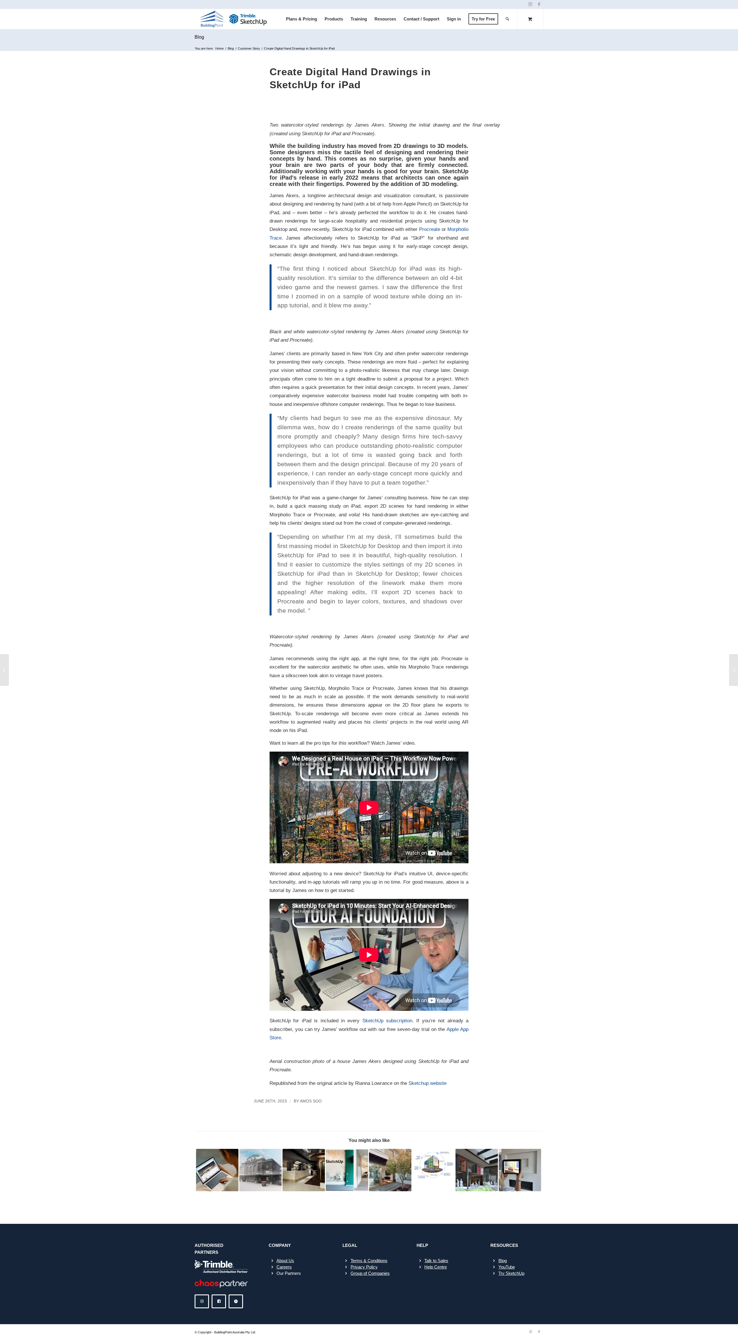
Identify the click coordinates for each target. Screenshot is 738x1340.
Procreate (429, 229)
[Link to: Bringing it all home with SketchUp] (520, 1170)
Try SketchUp (511, 1273)
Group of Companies (370, 1273)
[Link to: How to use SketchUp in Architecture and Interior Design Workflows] (260, 1170)
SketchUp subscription (387, 1020)
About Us (285, 1260)
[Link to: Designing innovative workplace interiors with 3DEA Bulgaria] (347, 1170)
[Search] (507, 19)
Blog (199, 37)
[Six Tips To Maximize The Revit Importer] (4, 670)
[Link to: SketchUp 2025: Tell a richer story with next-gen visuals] (476, 1170)
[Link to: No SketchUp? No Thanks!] (390, 1170)
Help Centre (435, 1266)
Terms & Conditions (369, 1260)
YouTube (506, 1266)
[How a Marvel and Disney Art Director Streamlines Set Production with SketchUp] (733, 670)
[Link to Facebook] (539, 4)
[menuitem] (301, 19)
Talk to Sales (436, 1260)
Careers (284, 1266)
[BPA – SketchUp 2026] (234, 19)
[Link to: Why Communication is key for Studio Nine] (304, 1170)
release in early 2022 (327, 177)
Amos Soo (311, 1101)
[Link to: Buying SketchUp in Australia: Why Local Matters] (217, 1170)
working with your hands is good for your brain (371, 171)
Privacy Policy (364, 1266)
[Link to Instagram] (530, 4)
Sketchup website (427, 1083)
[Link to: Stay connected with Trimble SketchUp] (433, 1165)
